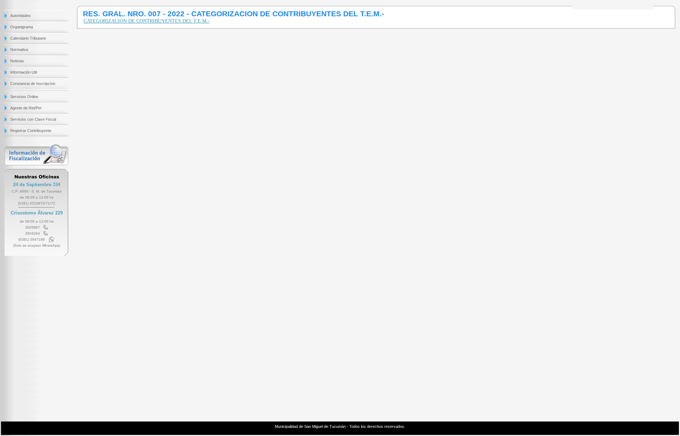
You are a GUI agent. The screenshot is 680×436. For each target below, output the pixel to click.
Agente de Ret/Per (26, 108)
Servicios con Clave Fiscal (33, 119)
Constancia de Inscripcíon (32, 83)
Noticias (17, 61)
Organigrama (21, 27)
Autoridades (20, 15)
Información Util (23, 72)
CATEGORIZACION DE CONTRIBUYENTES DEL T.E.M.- (147, 21)
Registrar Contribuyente (30, 130)
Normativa (19, 49)
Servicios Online (24, 96)
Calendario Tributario (28, 38)
